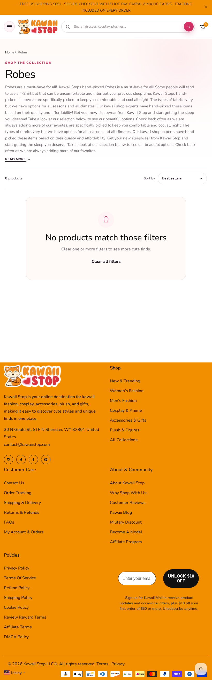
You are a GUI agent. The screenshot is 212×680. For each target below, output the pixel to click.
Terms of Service (20, 578)
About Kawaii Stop (127, 483)
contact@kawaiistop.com (27, 444)
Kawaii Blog (121, 512)
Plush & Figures (124, 430)
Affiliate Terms (18, 627)
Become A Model (126, 532)
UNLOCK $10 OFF (181, 578)
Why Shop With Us (128, 493)
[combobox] (126, 26)
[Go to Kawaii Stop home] (38, 27)
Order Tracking (17, 493)
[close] (205, 7)
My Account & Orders (24, 532)
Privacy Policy (16, 568)
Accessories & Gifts (128, 420)
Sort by (149, 178)
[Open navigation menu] (9, 26)
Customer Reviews (128, 502)
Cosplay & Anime (126, 410)
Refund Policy (16, 588)
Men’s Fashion (123, 401)
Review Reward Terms (25, 617)
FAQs (9, 522)
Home (9, 52)
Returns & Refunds (21, 512)
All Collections (124, 440)
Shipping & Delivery (22, 502)
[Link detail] (8, 459)
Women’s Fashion (126, 391)
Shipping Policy (18, 597)
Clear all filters (106, 261)
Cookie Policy (16, 607)
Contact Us (14, 483)
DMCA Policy (16, 637)
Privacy (118, 664)
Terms (102, 664)
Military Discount (126, 522)
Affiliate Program (126, 542)
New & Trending (125, 381)
